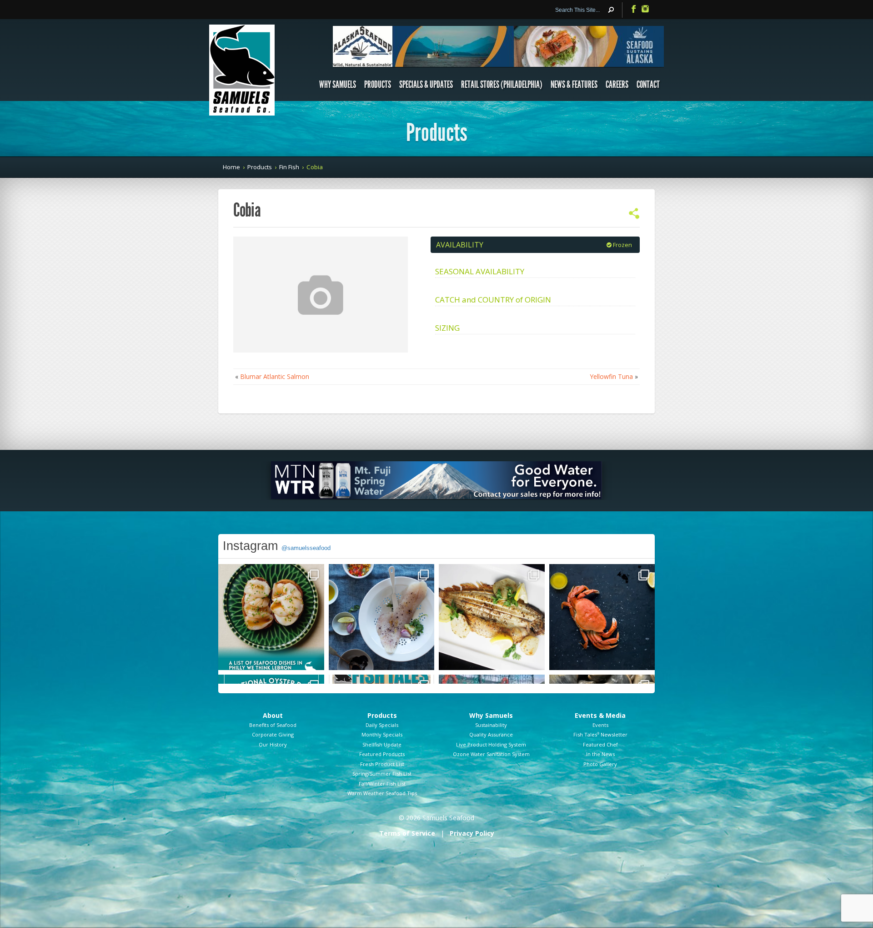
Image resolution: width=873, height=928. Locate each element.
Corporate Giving (273, 734)
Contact (648, 84)
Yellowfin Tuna (611, 376)
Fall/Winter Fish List (382, 783)
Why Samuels (337, 84)
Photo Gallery (600, 764)
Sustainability (491, 724)
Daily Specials (382, 724)
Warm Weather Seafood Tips (382, 793)
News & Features (574, 84)
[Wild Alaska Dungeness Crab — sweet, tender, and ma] (602, 617)
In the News (600, 754)
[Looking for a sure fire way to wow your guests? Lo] (492, 617)
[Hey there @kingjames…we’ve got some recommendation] (271, 617)
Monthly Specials (381, 734)
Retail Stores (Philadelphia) (501, 84)
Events (600, 724)
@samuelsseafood (306, 548)
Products (377, 84)
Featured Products (382, 754)
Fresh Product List (382, 764)
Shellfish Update (381, 744)
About (273, 715)
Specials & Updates (426, 84)
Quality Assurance (491, 734)
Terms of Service (407, 833)
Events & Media (600, 715)
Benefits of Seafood (272, 724)
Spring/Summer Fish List (381, 773)
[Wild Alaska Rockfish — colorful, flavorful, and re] (382, 617)
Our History (273, 744)
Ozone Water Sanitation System (491, 754)
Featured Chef (600, 744)
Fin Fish (289, 167)
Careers (617, 84)
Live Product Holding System (491, 744)
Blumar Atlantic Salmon (274, 376)
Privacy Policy (472, 833)
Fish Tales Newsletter (600, 734)
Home (231, 167)
